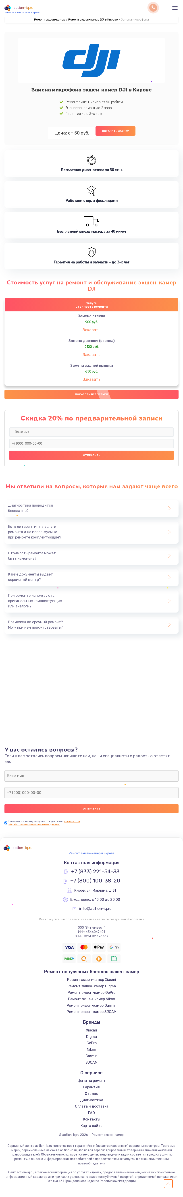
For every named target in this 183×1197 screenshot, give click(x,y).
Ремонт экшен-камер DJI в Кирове (93, 19)
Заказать (91, 329)
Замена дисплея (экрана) (92, 341)
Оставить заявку (115, 131)
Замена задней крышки (91, 365)
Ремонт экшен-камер (49, 19)
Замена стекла (91, 316)
